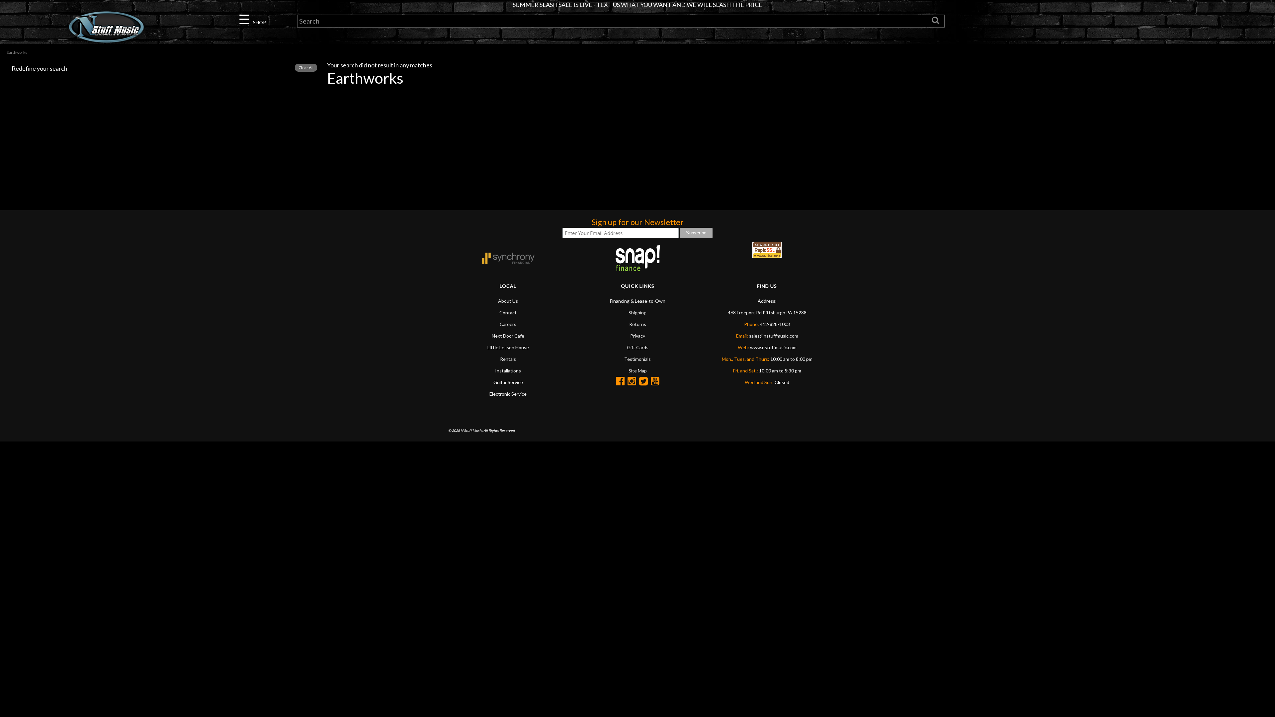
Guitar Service (508, 382)
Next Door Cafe (508, 336)
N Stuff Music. (472, 430)
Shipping (637, 312)
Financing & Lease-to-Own (637, 301)
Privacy (637, 336)
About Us (508, 301)
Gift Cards (637, 347)
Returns (637, 324)
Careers (508, 324)
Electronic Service (508, 394)
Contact (508, 312)
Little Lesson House (508, 347)
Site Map (638, 370)
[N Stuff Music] (106, 26)
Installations (508, 370)
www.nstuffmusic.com (773, 347)
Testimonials (637, 359)
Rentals (508, 359)
